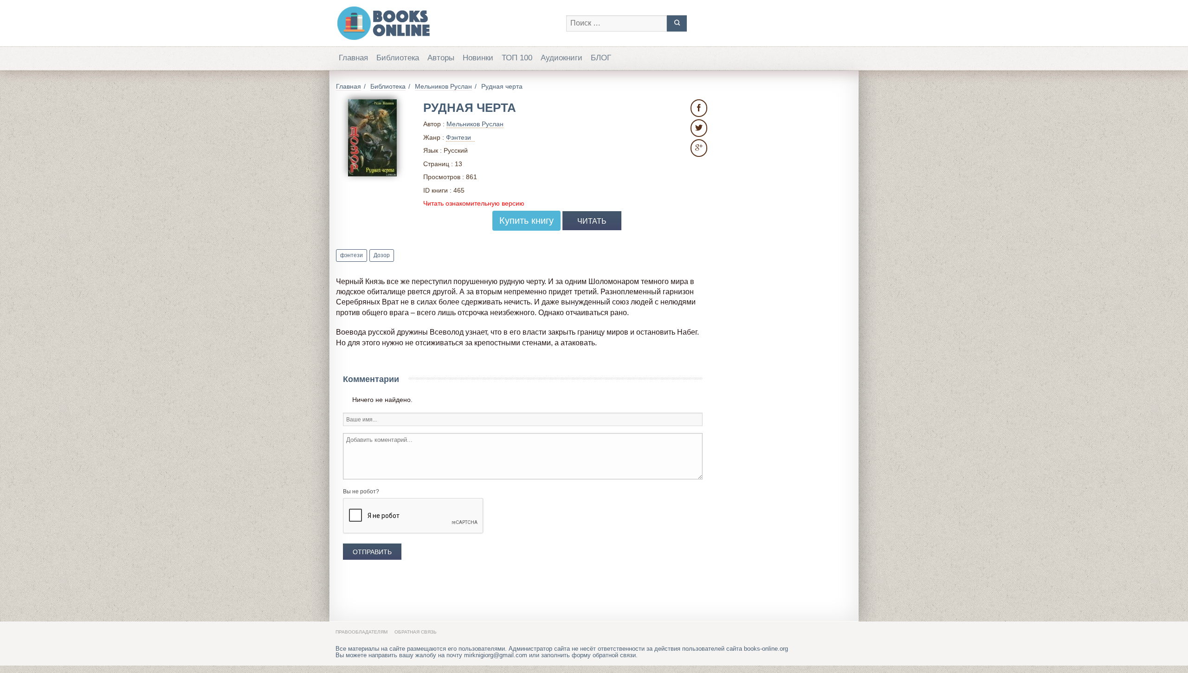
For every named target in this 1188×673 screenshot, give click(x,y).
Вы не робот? (361, 491)
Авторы (440, 57)
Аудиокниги (561, 57)
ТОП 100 (517, 57)
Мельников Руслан (475, 124)
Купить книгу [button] (526, 220)
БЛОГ (601, 57)
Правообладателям (361, 631)
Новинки (478, 57)
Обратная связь (415, 631)
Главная (353, 57)
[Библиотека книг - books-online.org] (446, 23)
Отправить (372, 552)
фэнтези (351, 255)
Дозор (382, 255)
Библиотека (397, 57)
